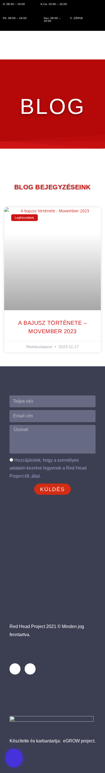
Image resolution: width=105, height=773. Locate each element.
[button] (14, 758)
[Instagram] (30, 668)
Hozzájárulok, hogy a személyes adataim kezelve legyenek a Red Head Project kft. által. (48, 468)
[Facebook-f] (15, 668)
